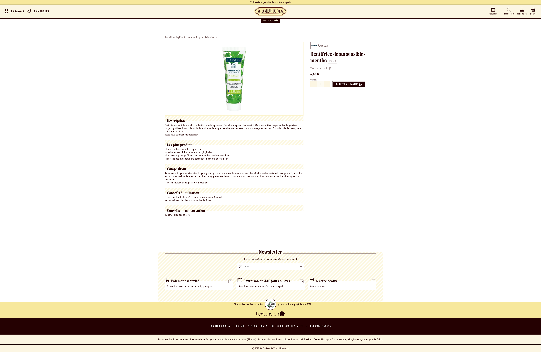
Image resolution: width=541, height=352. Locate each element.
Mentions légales (258, 326)
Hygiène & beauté (184, 37)
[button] (509, 11)
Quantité (313, 80)
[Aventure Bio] (270, 304)
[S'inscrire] (298, 266)
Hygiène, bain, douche (206, 37)
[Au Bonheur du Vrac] (270, 11)
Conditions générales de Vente (227, 326)
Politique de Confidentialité (287, 326)
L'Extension (284, 348)
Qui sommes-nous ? (320, 326)
